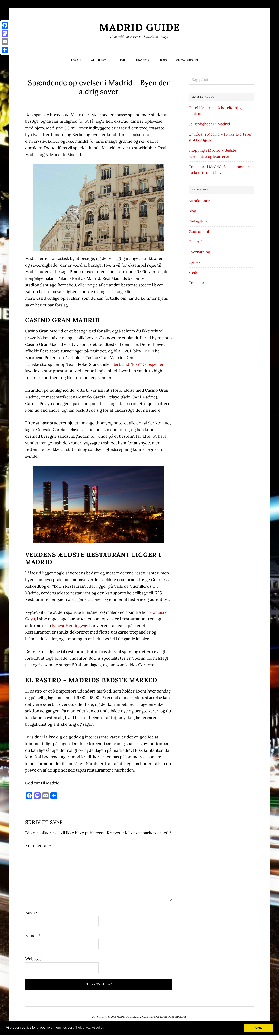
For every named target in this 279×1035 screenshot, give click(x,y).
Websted (33, 958)
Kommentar (38, 845)
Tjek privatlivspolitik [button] (89, 1027)
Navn (31, 912)
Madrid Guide (139, 27)
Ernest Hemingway (70, 625)
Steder (194, 272)
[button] (208, 57)
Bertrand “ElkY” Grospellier (138, 364)
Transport (197, 282)
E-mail (33, 935)
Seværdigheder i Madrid (209, 124)
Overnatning (199, 252)
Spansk (195, 262)
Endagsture (198, 221)
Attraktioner (199, 200)
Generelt (196, 241)
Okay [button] (258, 1027)
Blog (192, 211)
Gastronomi (199, 231)
